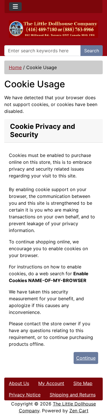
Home (15, 67)
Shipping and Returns (73, 395)
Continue (86, 358)
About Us (19, 383)
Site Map (82, 383)
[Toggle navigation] (15, 6)
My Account (51, 383)
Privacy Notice (25, 395)
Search (91, 50)
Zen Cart (78, 410)
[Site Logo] (53, 29)
